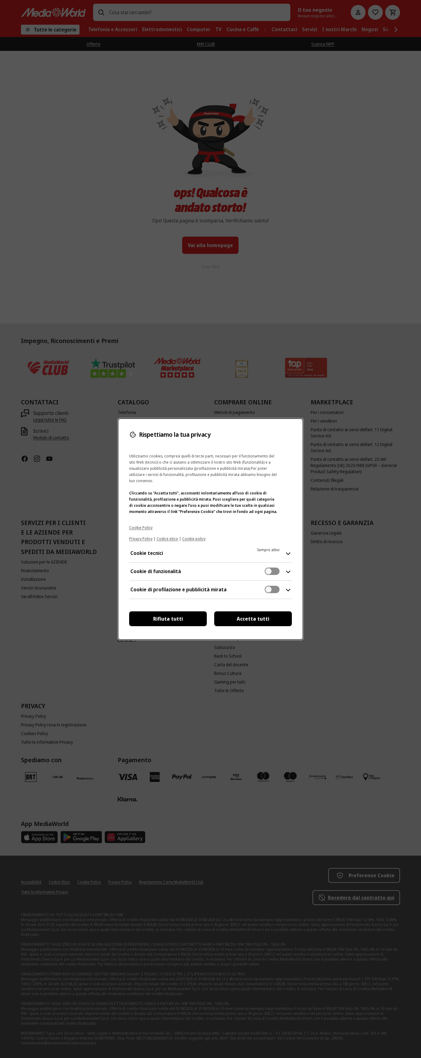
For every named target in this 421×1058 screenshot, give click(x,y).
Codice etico (167, 538)
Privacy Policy (141, 538)
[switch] (272, 571)
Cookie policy (194, 538)
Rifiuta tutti (168, 618)
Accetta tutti (253, 618)
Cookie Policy (141, 527)
